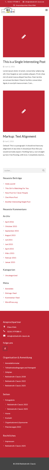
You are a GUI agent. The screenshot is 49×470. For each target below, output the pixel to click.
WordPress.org (11, 302)
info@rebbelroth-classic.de (34, 2)
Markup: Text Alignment (19, 136)
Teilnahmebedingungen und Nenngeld (20, 367)
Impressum (9, 441)
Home (7, 413)
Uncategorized (11, 275)
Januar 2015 (10, 262)
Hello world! (10, 184)
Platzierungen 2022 (13, 427)
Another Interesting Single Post (17, 202)
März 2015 (9, 253)
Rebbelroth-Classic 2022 (15, 381)
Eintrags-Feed (11, 293)
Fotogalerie (10, 400)
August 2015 (10, 235)
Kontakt (8, 418)
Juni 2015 (9, 244)
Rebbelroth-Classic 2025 (15, 385)
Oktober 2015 (11, 226)
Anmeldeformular (12, 363)
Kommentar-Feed (12, 297)
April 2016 (9, 222)
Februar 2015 (10, 258)
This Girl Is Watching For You (17, 188)
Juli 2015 (8, 240)
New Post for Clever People (16, 193)
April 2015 (9, 249)
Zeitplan (8, 372)
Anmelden (9, 288)
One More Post (11, 197)
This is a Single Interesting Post (24, 62)
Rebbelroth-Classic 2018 (15, 376)
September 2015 (12, 231)
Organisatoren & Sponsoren (16, 422)
